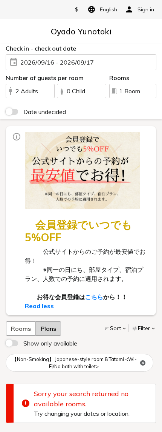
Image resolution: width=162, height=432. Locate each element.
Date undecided (44, 112)
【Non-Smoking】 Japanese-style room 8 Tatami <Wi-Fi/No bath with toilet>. (74, 363)
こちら (94, 297)
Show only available (50, 343)
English (108, 9)
